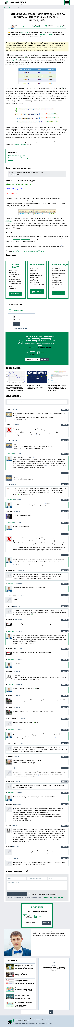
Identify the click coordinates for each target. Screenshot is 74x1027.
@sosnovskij (25, 32)
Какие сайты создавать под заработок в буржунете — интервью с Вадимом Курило (24, 967)
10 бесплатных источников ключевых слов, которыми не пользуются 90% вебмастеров (23, 1004)
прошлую (9, 221)
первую (16, 144)
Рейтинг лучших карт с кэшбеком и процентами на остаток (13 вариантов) (24, 997)
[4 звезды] (17, 251)
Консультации (60, 265)
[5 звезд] (18, 251)
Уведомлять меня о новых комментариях (43, 894)
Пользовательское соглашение (43, 1023)
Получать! (44, 359)
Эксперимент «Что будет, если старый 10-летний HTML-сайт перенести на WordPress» (57, 387)
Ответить (65, 409)
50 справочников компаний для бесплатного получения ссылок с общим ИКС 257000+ (24, 989)
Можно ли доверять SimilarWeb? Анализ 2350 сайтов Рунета (35, 386)
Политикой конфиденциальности (53, 897)
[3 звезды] (16, 251)
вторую (23, 144)
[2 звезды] (15, 251)
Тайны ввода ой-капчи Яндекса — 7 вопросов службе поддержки (22, 974)
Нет (15, 318)
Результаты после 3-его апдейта (19, 158)
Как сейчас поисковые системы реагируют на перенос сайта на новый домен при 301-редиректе (15, 387)
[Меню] (67, 2)
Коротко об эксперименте (17, 156)
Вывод (10, 160)
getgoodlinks (14, 60)
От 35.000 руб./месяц (36, 292)
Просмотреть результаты (20, 328)
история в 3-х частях (45, 34)
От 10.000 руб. (58, 293)
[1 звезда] (13, 251)
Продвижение (38, 265)
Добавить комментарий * (17, 894)
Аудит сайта (15, 266)
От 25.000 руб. (15, 293)
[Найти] (51, 1012)
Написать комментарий (15, 402)
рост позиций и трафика (21, 239)
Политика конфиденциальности (24, 1023)
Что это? (17, 320)
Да (15, 316)
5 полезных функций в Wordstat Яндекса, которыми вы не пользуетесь (24, 982)
